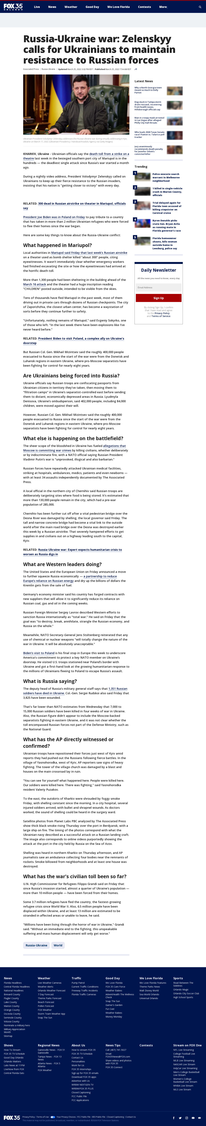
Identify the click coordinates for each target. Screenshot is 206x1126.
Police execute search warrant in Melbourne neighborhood (166, 178)
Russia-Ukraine (48, 69)
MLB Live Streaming (183, 1060)
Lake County (10, 1002)
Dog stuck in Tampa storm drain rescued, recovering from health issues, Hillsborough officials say (148, 105)
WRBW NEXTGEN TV (82, 1084)
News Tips (113, 1045)
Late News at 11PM (14, 1065)
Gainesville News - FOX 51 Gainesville (51, 1051)
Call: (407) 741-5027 (116, 1049)
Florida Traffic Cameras (84, 994)
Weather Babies (114, 990)
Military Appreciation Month (14, 1031)
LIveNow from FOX (14, 1069)
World (58, 945)
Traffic (76, 978)
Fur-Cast (110, 1008)
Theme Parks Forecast (49, 998)
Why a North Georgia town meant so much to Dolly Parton (148, 90)
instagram (186, 1118)
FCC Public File (79, 1096)
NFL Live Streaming (183, 1049)
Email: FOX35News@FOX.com (118, 1055)
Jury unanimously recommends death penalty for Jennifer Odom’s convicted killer (149, 150)
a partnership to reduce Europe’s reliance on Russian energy (70, 578)
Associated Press (31, 69)
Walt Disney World (149, 990)
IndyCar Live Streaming (185, 1068)
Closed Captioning (81, 1092)
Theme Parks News (150, 986)
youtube (193, 1118)
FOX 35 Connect (114, 1067)
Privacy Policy (162, 313)
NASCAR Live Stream (184, 1064)
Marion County (11, 1005)
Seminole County (13, 1017)
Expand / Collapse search (200, 7)
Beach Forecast (46, 1002)
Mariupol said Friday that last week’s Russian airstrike (89, 253)
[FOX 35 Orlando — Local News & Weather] (14, 7)
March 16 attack (34, 284)
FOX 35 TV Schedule (14, 1053)
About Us (78, 1045)
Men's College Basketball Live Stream (186, 1074)
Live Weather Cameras (49, 982)
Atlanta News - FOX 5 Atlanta (49, 1065)
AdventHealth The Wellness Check (120, 996)
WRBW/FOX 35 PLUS (83, 1088)
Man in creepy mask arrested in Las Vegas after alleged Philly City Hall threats (149, 120)
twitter (180, 1118)
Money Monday (114, 1016)
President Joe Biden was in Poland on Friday (54, 217)
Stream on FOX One (187, 1045)
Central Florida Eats (14, 1073)
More (163, 7)
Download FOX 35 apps (84, 1076)
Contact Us (77, 1057)
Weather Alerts (45, 986)
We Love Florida (114, 982)
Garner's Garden (114, 1005)
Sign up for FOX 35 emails (85, 1073)
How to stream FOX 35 (84, 1049)
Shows (8, 1045)
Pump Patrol (78, 982)
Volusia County (11, 1021)
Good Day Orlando (13, 1057)
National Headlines (13, 990)
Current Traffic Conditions (85, 986)
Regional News (48, 1045)
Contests (146, 1045)
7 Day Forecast (46, 994)
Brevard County (12, 994)
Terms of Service (160, 316)
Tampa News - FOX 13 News (49, 1058)
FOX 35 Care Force (115, 986)
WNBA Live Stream (183, 1085)
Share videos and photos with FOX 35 (118, 1062)
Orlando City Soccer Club (186, 993)
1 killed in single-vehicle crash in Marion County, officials (167, 192)
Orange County (12, 1009)
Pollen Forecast (46, 1005)
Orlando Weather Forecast (52, 990)
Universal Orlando (149, 998)
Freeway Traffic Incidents (85, 990)
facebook (173, 1118)
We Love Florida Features (153, 982)
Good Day (113, 978)
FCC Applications (80, 1100)
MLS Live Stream (182, 1089)
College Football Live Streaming (184, 1055)
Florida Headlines (13, 982)
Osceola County (12, 1013)
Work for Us (78, 1065)
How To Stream (12, 1049)
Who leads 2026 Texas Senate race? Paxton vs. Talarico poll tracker (149, 134)
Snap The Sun (45, 1017)
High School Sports (183, 997)
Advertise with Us (81, 1080)
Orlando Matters (12, 1061)
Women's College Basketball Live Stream (185, 1080)
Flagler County (11, 998)
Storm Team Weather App (51, 1013)
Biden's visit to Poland (38, 653)
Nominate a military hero (17, 1025)
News (8, 978)
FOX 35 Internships (81, 1069)
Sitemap (8, 1035)
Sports (178, 978)
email (199, 1118)
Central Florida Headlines (17, 986)
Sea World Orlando (149, 994)
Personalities (78, 1061)
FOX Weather (45, 1009)
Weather (44, 978)
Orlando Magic (181, 989)
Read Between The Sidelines (183, 984)
